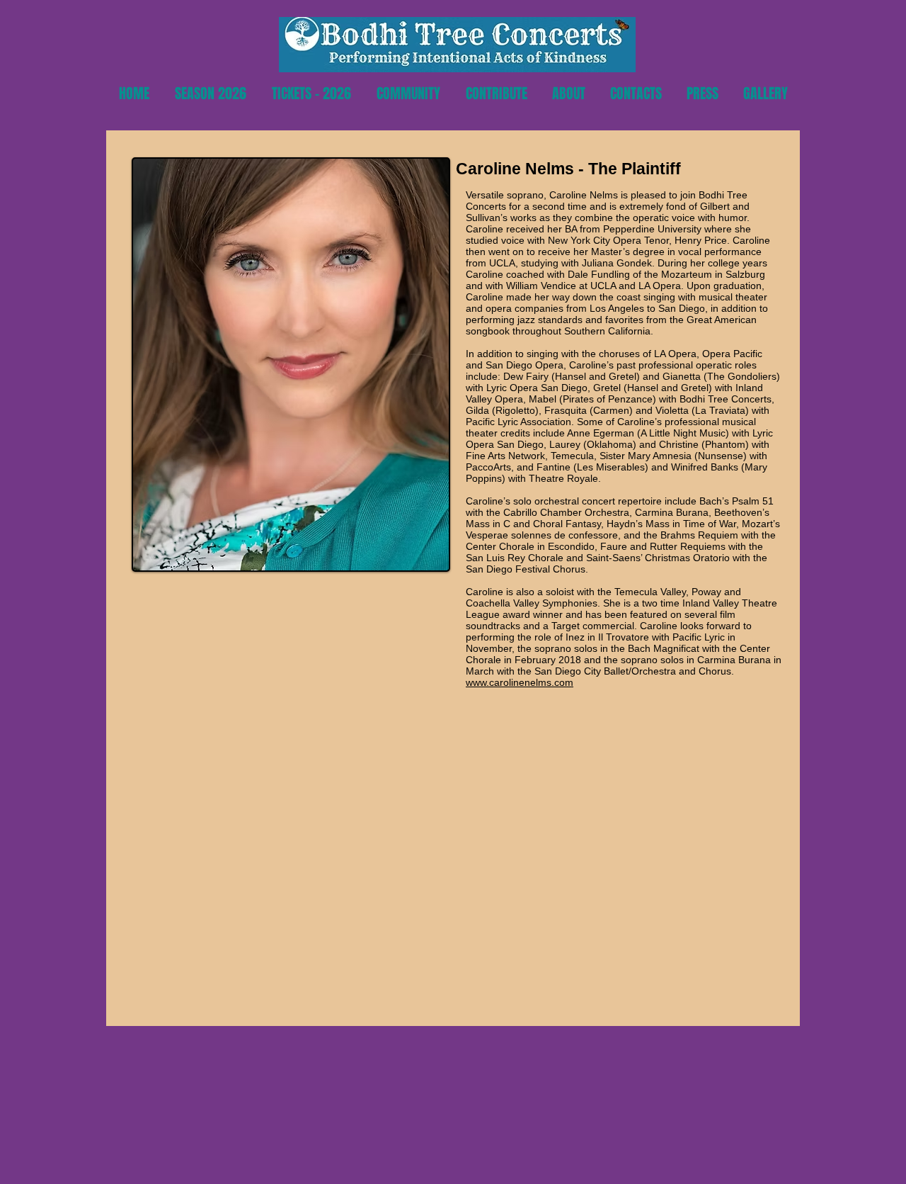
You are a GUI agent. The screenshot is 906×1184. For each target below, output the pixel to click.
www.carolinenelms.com (519, 682)
